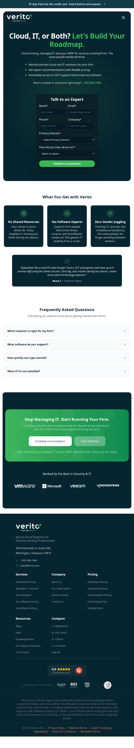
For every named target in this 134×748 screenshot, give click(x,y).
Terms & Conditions (64, 731)
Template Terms (90, 731)
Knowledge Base (25, 639)
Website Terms (78, 728)
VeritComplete (23, 595)
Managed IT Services (27, 588)
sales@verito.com (29, 565)
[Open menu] (123, 18)
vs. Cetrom (57, 639)
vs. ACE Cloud (59, 632)
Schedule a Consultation (67, 163)
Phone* (44, 119)
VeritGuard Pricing (98, 588)
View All (56, 652)
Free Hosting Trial (97, 601)
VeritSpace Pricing (98, 581)
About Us (57, 581)
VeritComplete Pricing (99, 595)
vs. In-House (58, 645)
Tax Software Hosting (27, 601)
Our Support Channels (28, 645)
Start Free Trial (90, 441)
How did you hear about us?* (57, 147)
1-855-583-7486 (28, 560)
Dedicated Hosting (26, 581)
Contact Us (57, 601)
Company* (74, 119)
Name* (43, 106)
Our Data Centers (61, 588)
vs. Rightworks (59, 626)
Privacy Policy (56, 728)
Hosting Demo (95, 608)
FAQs (18, 632)
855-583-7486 (93, 83)
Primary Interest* (50, 133)
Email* (72, 106)
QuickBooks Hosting (26, 608)
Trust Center (22, 652)
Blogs (19, 626)
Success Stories (60, 595)
